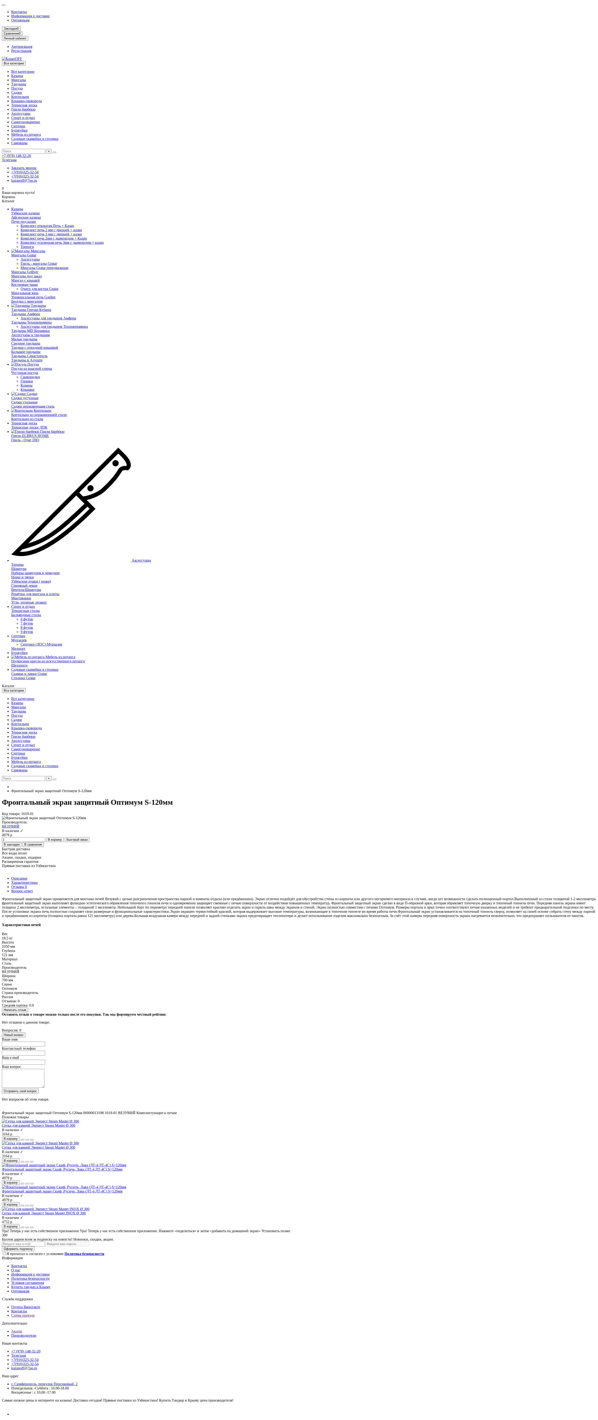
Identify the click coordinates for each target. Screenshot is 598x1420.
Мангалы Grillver (24, 272)
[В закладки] (27, 1139)
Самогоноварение (25, 122)
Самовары (19, 143)
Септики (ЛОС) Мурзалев (41, 644)
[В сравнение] (32, 1139)
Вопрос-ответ (22, 891)
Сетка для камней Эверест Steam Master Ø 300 (38, 1125)
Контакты (19, 12)
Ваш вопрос (11, 1067)
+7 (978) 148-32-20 (16, 156)
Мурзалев (19, 640)
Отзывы (19, 887)
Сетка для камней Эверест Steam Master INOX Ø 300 (44, 1213)
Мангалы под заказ (26, 276)
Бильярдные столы (26, 615)
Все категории (22, 71)
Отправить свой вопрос (20, 1091)
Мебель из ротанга (26, 134)
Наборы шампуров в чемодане (35, 573)
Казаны (17, 76)
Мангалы (18, 80)
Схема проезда (23, 1315)
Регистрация (21, 51)
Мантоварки (21, 598)
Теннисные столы (25, 611)
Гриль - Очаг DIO (25, 440)
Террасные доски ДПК (29, 427)
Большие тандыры (25, 352)
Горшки (27, 381)
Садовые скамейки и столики (34, 139)
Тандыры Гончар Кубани (31, 310)
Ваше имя (10, 1039)
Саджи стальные (24, 402)
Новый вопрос (14, 1035)
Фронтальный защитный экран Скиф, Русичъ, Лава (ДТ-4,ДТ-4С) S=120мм (62, 1169)
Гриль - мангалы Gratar (39, 264)
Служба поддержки (17, 1299)
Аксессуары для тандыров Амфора (48, 318)
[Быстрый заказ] (22, 1139)
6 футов (27, 619)
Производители (23, 1335)
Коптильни (20, 97)
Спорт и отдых (23, 118)
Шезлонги (19, 665)
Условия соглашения (27, 1283)
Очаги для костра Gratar (39, 289)
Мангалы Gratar (23, 255)
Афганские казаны (26, 217)
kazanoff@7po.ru (24, 180)
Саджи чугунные (25, 398)
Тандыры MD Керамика (30, 331)
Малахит (18, 649)
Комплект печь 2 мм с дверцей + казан (51, 230)
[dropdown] (4, 5)
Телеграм (9, 160)
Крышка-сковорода (26, 101)
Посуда (17, 88)
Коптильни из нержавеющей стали (39, 415)
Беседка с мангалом (27, 301)
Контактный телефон (19, 1048)
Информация (12, 1258)
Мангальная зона (24, 293)
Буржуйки (19, 130)
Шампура (18, 569)
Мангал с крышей (25, 280)
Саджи (16, 92)
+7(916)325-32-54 (25, 172)
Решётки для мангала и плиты (35, 594)
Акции (16, 1331)
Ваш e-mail (10, 1058)
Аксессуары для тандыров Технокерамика (54, 327)
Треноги (27, 247)
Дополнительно (14, 1323)
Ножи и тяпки (22, 577)
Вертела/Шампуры (26, 590)
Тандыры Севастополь (29, 356)
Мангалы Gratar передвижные (44, 268)
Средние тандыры (25, 343)
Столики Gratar (23, 678)
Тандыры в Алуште (27, 360)
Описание (19, 878)
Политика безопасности (30, 1278)
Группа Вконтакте (25, 1307)
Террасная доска (24, 105)
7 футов (27, 623)
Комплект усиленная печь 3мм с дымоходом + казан (62, 243)
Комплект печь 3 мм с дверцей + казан (51, 234)
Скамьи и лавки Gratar (29, 674)
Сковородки (30, 377)
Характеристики (24, 883)
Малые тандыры (24, 339)
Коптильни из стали (27, 419)
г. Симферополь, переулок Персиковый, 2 (44, 1384)
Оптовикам (20, 20)
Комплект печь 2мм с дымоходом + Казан (54, 238)
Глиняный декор (24, 586)
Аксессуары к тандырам (30, 335)
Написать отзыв (15, 1010)
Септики (18, 126)
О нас (15, 1270)
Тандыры (18, 84)
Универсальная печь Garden (33, 297)
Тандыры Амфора (25, 314)
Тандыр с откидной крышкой (34, 348)
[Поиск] (54, 152)
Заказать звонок (23, 168)
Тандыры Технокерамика (31, 322)
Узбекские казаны (25, 213)
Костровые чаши (24, 285)
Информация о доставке (30, 16)
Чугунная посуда (24, 373)
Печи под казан (23, 222)
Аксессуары (20, 113)
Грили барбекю (23, 109)
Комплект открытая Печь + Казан (47, 226)
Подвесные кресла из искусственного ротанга (48, 661)
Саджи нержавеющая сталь (32, 406)
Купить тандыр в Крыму (30, 1287)
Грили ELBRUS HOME (30, 436)
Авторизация (21, 47)
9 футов (27, 632)
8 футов (27, 628)
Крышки (27, 390)
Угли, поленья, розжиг (29, 602)
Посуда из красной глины (31, 369)
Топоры (17, 565)
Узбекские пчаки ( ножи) (31, 581)
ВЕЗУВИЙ (10, 826)
